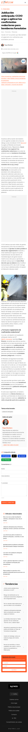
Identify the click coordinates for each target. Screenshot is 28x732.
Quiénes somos (14, 699)
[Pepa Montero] (2, 45)
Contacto (14, 714)
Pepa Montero (8, 45)
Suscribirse (14, 669)
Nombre (3, 468)
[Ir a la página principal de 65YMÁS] (7, 2)
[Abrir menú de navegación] (25, 2)
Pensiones (6, 9)
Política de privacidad (14, 707)
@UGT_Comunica (7, 339)
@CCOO (23, 143)
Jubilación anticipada (7, 411)
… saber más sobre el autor (10, 445)
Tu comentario (4, 483)
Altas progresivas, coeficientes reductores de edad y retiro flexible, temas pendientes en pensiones (13, 78)
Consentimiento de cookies (14, 722)
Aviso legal (14, 703)
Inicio (2, 32)
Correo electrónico (5, 476)
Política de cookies (14, 710)
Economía (7, 32)
